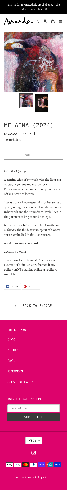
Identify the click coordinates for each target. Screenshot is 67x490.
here (16, 274)
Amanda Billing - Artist (38, 477)
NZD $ (32, 441)
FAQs (11, 360)
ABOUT (12, 350)
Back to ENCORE (36, 305)
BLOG (11, 339)
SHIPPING (15, 371)
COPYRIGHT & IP (20, 382)
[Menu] (61, 21)
